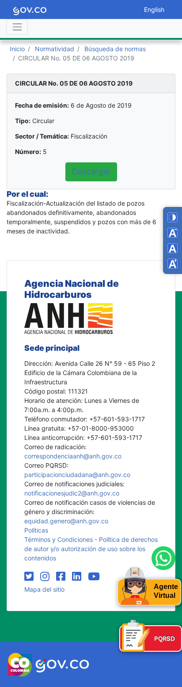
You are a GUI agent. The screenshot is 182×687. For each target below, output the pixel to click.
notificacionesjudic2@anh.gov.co (71, 493)
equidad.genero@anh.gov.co (66, 521)
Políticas (36, 530)
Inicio (17, 49)
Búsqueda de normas (115, 49)
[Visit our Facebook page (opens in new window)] (62, 576)
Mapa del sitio (44, 589)
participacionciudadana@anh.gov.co (77, 474)
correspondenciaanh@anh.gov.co (72, 456)
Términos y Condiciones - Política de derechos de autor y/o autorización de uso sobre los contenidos (91, 549)
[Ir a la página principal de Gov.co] (30, 9)
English (154, 9)
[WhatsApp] (163, 558)
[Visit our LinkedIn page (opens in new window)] (78, 576)
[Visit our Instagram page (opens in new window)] (46, 576)
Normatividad (54, 49)
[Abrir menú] (17, 26)
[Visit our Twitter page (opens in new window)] (30, 576)
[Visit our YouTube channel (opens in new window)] (94, 576)
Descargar (91, 171)
